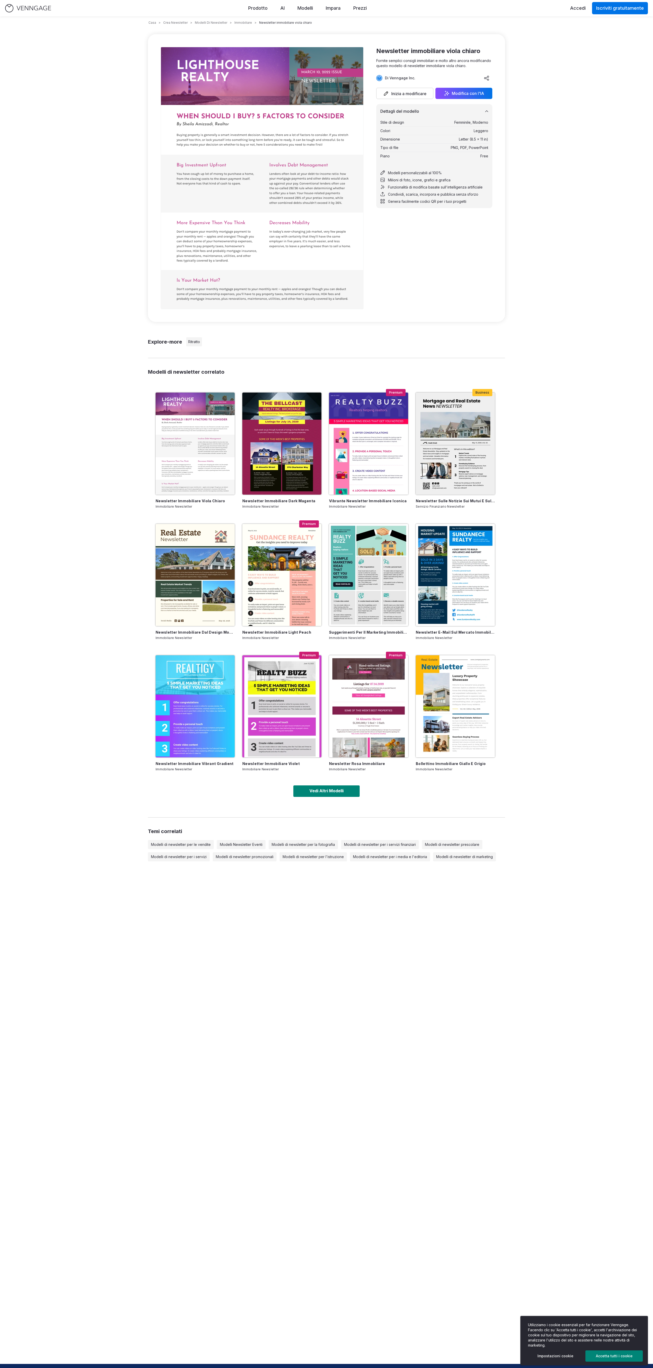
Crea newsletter (175, 22)
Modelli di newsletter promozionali (244, 857)
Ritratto (194, 342)
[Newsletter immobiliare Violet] (281, 706)
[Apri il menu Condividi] (486, 78)
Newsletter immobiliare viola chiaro (190, 501)
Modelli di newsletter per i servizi (179, 857)
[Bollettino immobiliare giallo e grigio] (455, 706)
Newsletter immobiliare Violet (271, 763)
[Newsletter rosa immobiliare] (368, 706)
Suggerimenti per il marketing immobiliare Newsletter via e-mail (368, 632)
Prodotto (258, 8)
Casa (152, 22)
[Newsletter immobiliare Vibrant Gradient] (195, 706)
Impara (333, 8)
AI (282, 8)
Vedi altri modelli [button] (326, 790)
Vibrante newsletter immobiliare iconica (368, 501)
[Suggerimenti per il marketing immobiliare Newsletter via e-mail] (368, 575)
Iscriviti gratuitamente (620, 8)
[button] (404, 93)
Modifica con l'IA (468, 93)
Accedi (578, 8)
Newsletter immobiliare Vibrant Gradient (195, 763)
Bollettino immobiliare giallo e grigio (451, 763)
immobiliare (243, 22)
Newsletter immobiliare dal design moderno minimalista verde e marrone (195, 632)
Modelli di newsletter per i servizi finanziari (380, 844)
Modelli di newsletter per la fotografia (303, 844)
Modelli (305, 8)
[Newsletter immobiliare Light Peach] (281, 575)
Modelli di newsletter (211, 22)
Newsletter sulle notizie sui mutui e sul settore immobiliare (455, 501)
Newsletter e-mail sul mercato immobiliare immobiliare (455, 632)
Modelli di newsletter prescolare (452, 844)
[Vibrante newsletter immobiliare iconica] (368, 444)
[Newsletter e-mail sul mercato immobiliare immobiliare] (455, 575)
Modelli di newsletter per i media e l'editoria (390, 857)
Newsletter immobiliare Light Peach (276, 632)
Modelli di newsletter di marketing (464, 857)
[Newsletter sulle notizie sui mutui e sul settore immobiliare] (455, 444)
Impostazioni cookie (555, 1356)
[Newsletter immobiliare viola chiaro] (195, 444)
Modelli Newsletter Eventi (241, 844)
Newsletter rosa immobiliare (357, 763)
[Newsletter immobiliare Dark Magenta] (281, 444)
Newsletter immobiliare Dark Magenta (278, 501)
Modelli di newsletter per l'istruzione (313, 857)
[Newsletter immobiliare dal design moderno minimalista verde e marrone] (195, 575)
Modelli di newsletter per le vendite (181, 844)
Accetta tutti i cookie (614, 1356)
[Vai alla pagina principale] (28, 8)
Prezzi (360, 8)
